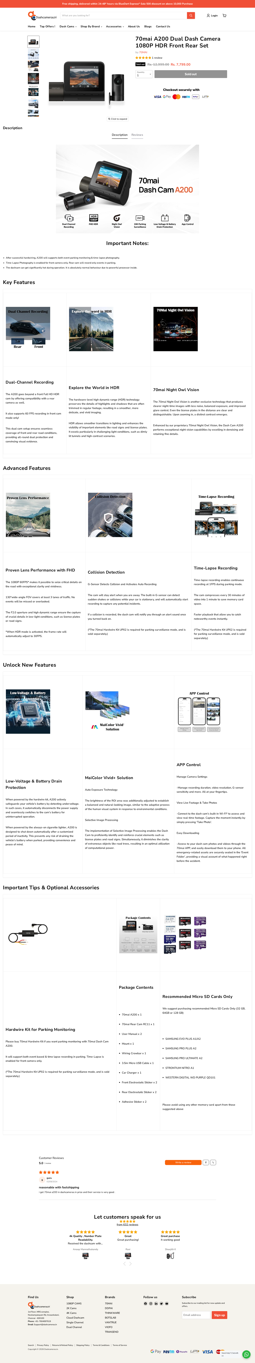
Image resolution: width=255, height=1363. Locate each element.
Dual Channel (74, 1327)
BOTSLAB (110, 1317)
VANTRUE (111, 1322)
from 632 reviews (127, 1224)
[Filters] (206, 1162)
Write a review (183, 1162)
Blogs (148, 26)
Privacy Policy (43, 1345)
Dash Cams (67, 26)
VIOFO (108, 1327)
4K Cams (71, 1313)
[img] (127, 1221)
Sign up (219, 1315)
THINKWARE (112, 1313)
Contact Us (163, 26)
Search (31, 1345)
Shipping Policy (83, 1345)
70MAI (143, 52)
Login (214, 15)
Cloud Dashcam (75, 1317)
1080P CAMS (73, 1303)
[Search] (191, 15)
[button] (143, 58)
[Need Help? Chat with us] (246, 1354)
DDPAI (109, 1308)
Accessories (114, 26)
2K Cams (71, 1308)
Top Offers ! (47, 26)
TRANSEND (111, 1332)
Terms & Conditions (101, 1345)
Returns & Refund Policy (62, 1345)
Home (31, 26)
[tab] (120, 136)
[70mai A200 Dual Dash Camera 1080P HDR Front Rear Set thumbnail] (33, 42)
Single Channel (75, 1322)
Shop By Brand (90, 26)
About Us (134, 26)
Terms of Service (120, 1345)
